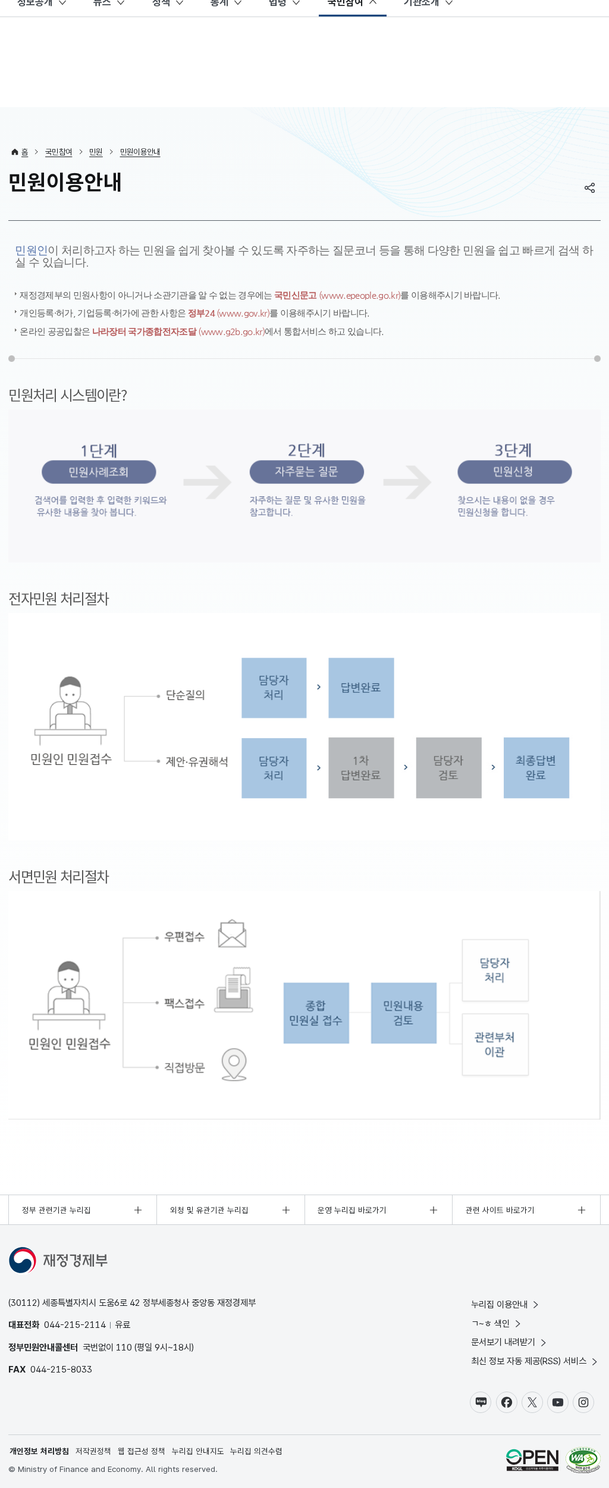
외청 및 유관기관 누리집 (209, 1210)
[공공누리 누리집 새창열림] (532, 1461)
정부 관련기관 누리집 (56, 1210)
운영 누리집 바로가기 (352, 1210)
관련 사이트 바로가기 (500, 1210)
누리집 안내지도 (198, 1451)
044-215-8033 (61, 1369)
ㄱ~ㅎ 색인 (490, 1323)
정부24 (229, 313)
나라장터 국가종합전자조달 (178, 331)
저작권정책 (93, 1451)
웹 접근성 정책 (141, 1451)
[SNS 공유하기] (590, 187)
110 (124, 1347)
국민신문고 (337, 295)
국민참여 (58, 152)
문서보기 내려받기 (503, 1342)
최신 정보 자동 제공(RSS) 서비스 (528, 1361)
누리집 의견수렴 (256, 1451)
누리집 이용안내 (499, 1304)
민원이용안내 (140, 152)
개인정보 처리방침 (39, 1451)
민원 (96, 152)
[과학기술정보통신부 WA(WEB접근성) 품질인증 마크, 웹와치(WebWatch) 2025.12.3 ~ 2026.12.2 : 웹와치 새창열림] (583, 1461)
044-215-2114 (75, 1324)
